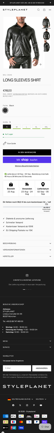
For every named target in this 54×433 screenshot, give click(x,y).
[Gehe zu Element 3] (46, 45)
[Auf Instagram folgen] (27, 405)
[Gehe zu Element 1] (46, 22)
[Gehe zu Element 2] (46, 34)
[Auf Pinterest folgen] (34, 405)
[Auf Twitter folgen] (20, 405)
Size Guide (11, 143)
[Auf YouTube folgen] (41, 405)
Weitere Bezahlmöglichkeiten (27, 166)
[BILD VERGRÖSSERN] (40, 64)
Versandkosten (20, 94)
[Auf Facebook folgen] (13, 405)
